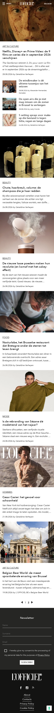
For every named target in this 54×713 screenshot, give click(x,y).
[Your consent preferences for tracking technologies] (49, 708)
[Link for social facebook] (21, 688)
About (27, 695)
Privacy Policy (44, 655)
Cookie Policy (27, 708)
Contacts (26, 699)
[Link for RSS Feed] (33, 688)
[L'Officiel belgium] (27, 4)
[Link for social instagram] (27, 688)
